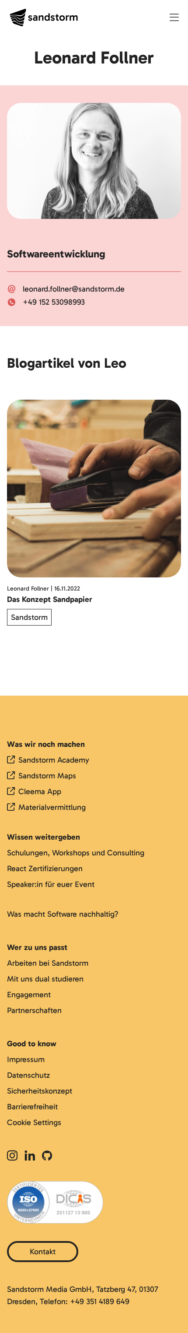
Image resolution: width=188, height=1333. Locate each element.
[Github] (47, 1156)
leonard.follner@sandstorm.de (74, 289)
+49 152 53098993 (54, 302)
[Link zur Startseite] (43, 17)
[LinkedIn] (29, 1156)
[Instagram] (14, 1156)
